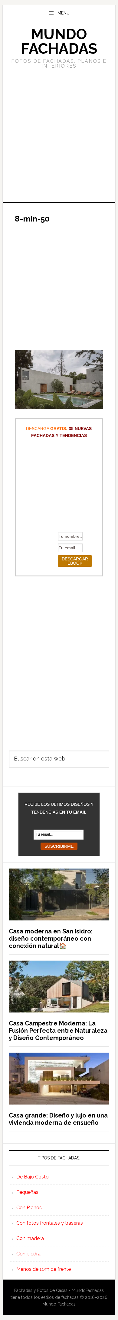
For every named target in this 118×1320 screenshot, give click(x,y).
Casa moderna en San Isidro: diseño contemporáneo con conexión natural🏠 (51, 938)
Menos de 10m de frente (43, 1269)
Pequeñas (27, 1192)
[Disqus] (59, 666)
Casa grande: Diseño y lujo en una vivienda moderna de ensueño (58, 1119)
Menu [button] (63, 13)
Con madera (30, 1238)
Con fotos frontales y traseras (49, 1223)
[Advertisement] (59, 134)
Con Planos (29, 1207)
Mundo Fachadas (59, 41)
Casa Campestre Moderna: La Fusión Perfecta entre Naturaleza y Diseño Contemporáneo (58, 1030)
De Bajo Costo (32, 1177)
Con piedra (28, 1254)
